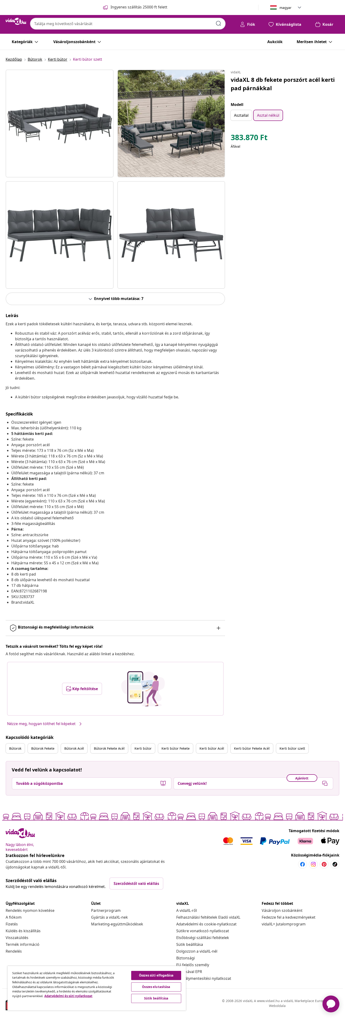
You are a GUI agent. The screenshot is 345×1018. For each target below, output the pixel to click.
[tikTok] (335, 864)
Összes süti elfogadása (156, 975)
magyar (285, 7)
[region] (97, 988)
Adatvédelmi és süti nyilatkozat (68, 996)
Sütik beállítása (189, 944)
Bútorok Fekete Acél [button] (109, 748)
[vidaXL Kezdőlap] (16, 21)
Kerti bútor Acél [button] (211, 748)
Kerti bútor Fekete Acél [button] (252, 748)
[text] (249, 138)
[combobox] (128, 24)
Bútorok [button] (15, 748)
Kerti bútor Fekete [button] (175, 748)
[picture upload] (143, 689)
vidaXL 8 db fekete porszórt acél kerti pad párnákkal (283, 84)
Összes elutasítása (156, 987)
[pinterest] (324, 864)
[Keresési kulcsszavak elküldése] (218, 23)
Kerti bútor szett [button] (292, 748)
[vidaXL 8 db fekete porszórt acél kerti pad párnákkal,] (59, 123)
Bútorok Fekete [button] (42, 748)
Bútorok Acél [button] (74, 748)
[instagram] (313, 864)
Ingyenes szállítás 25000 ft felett (139, 7)
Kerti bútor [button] (143, 748)
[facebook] (302, 864)
